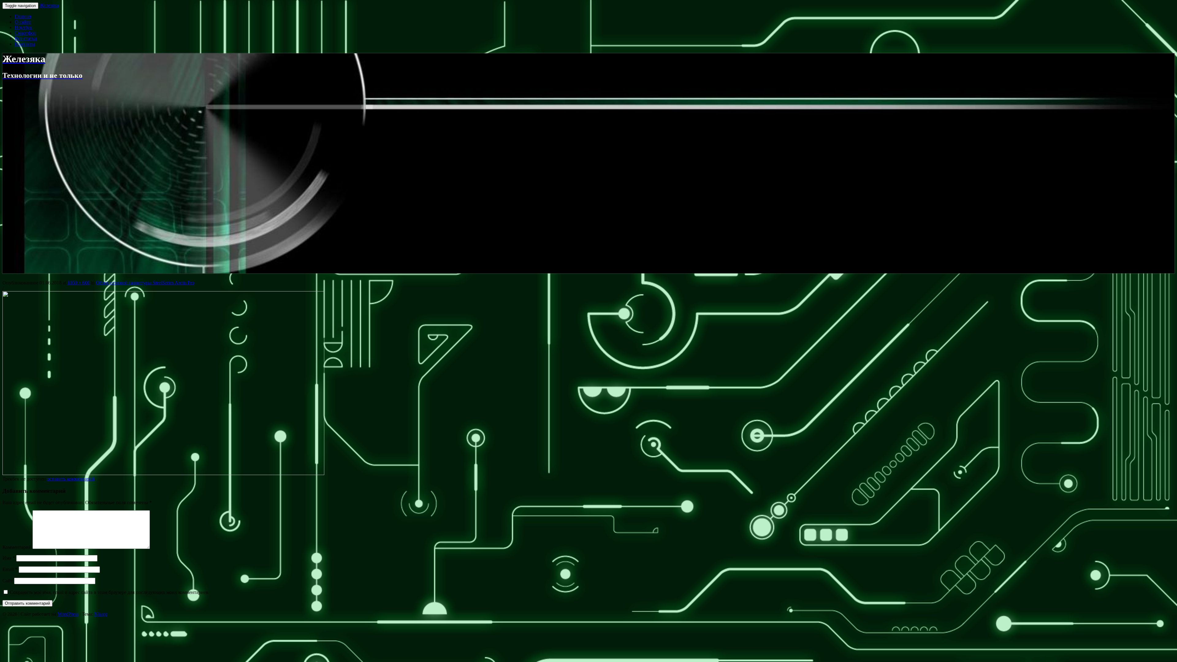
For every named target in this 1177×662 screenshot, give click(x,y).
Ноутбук (23, 27)
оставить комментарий (71, 478)
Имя (8, 558)
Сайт (7, 580)
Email (9, 569)
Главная (23, 16)
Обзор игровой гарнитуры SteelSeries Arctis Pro (145, 282)
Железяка (49, 5)
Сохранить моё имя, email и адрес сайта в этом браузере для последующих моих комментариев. (109, 592)
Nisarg (100, 614)
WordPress (68, 614)
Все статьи (26, 38)
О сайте (23, 22)
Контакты (25, 44)
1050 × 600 (78, 282)
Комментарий (16, 547)
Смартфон (25, 33)
